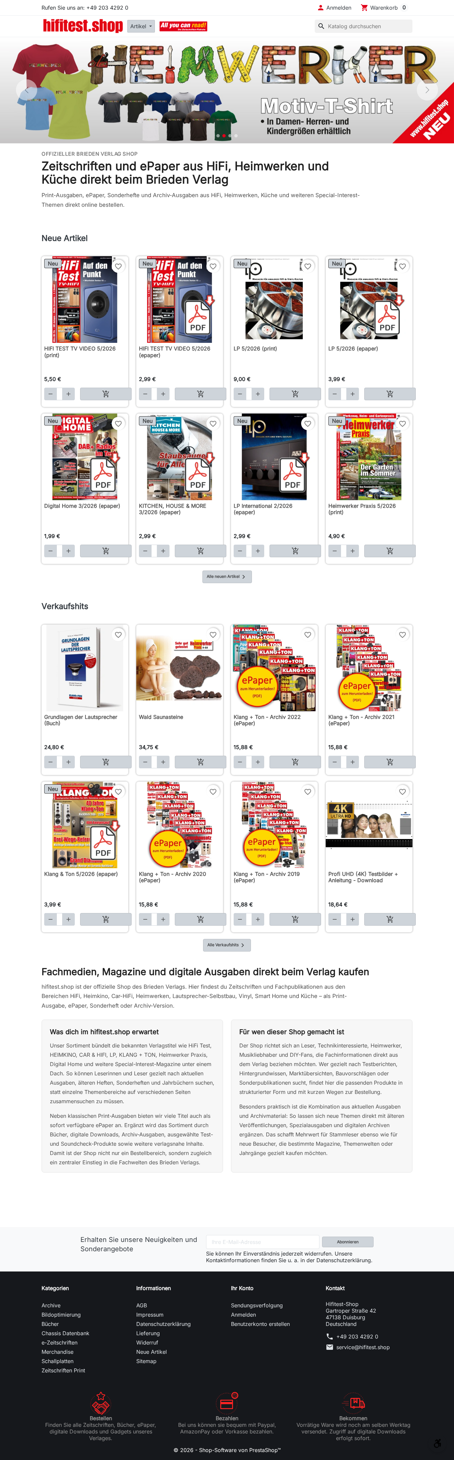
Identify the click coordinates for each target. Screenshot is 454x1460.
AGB (141, 1305)
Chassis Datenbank (65, 1333)
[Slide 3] (230, 135)
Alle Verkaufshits (227, 945)
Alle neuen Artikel (227, 577)
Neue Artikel (151, 1351)
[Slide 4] (236, 135)
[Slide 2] (224, 135)
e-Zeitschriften (59, 1342)
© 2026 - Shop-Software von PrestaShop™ (227, 1450)
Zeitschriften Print (63, 1370)
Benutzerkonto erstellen (260, 1324)
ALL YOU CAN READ (183, 26)
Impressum (150, 1314)
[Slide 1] (218, 135)
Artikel (139, 26)
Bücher (50, 1324)
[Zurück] (26, 90)
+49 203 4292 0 (357, 1336)
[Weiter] (427, 90)
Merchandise (57, 1351)
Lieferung (148, 1333)
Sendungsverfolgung (257, 1305)
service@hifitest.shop (363, 1347)
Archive (51, 1305)
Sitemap (146, 1361)
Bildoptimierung (61, 1314)
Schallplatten (57, 1361)
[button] (334, 8)
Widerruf (147, 1342)
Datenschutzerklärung (163, 1324)
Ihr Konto (242, 1288)
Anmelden (243, 1314)
